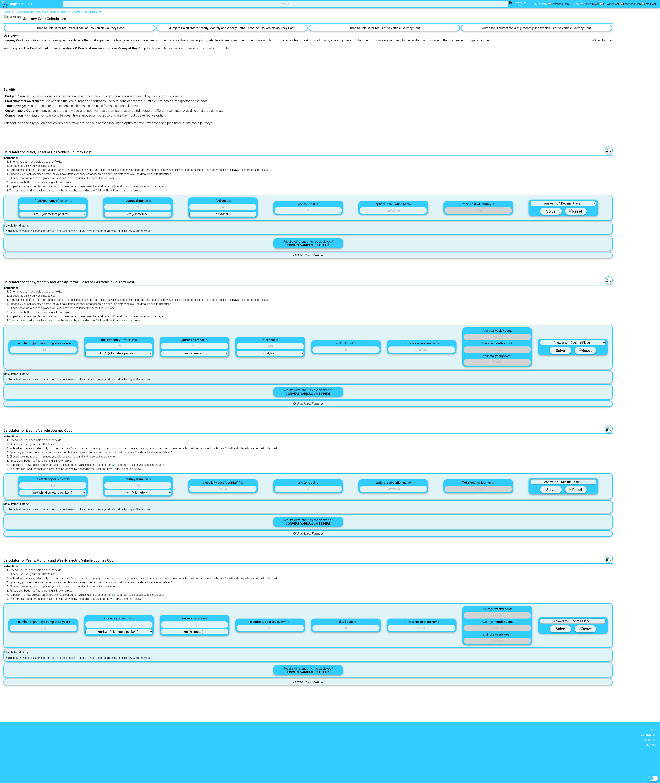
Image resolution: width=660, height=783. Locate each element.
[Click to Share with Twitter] (610, 4)
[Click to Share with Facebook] (630, 4)
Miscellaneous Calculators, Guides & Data (41, 12)
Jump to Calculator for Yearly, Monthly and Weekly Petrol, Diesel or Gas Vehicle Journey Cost (232, 28)
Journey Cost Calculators (87, 12)
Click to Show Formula (308, 255)
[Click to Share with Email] (649, 4)
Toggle (653, 778)
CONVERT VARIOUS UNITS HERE (308, 245)
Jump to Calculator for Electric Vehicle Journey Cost (384, 28)
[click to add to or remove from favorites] (609, 150)
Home (7, 12)
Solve (551, 211)
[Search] (519, 4)
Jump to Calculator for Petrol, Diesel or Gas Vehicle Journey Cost (80, 28)
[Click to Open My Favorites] (558, 4)
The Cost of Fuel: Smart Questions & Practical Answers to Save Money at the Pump (85, 48)
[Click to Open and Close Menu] (5, 4)
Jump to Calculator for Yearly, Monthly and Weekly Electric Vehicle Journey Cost (536, 28)
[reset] (576, 211)
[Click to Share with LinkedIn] (590, 4)
